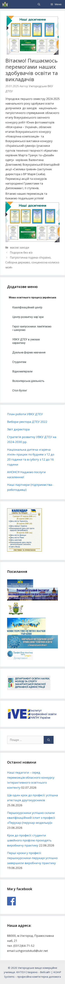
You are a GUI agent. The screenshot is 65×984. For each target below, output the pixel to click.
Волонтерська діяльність (28, 381)
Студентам (19, 362)
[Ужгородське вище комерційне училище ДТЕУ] (5, 4)
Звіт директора (18, 429)
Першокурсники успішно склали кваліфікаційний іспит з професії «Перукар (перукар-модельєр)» (31, 818)
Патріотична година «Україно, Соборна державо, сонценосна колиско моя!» (32, 262)
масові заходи (19, 247)
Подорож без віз (21, 252)
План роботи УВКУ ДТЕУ (25, 414)
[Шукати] (49, 740)
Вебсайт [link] (45, 972)
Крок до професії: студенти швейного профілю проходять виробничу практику (29, 840)
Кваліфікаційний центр (27, 307)
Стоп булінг (19, 390)
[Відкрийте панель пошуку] (39, 4)
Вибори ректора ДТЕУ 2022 (27, 422)
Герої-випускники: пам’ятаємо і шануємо (31, 328)
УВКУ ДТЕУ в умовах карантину (26, 341)
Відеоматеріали (22, 371)
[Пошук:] (25, 740)
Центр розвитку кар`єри (28, 317)
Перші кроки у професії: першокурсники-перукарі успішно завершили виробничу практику (32, 858)
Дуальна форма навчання (28, 352)
